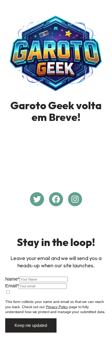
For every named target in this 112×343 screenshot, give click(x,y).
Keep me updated (31, 325)
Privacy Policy (57, 307)
